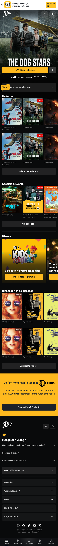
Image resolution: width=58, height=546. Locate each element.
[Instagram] (18, 525)
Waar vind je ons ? (12, 491)
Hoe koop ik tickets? (10, 453)
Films (7, 543)
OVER (6, 499)
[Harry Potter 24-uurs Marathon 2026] (33, 199)
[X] (39, 525)
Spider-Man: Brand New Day (9, 128)
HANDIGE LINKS (11, 508)
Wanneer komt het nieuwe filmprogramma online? (23, 445)
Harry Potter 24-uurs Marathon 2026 (30, 216)
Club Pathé (29, 543)
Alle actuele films (27, 171)
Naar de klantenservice (14, 470)
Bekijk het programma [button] (24, 276)
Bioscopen (18, 543)
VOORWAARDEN (11, 516)
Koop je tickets (27, 70)
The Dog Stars (28, 127)
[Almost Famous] (12, 306)
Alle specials (28, 223)
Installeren (51, 4)
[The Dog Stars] (33, 111)
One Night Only (7, 215)
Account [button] (51, 543)
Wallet (40, 543)
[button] (44, 14)
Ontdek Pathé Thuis (27, 407)
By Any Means (28, 322)
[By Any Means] (33, 306)
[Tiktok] (29, 525)
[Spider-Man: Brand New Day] (12, 111)
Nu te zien (8, 482)
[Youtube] (34, 525)
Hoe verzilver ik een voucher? (14, 460)
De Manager (48, 322)
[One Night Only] (12, 199)
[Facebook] (23, 525)
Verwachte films (28, 366)
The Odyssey (48, 127)
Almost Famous (8, 322)
